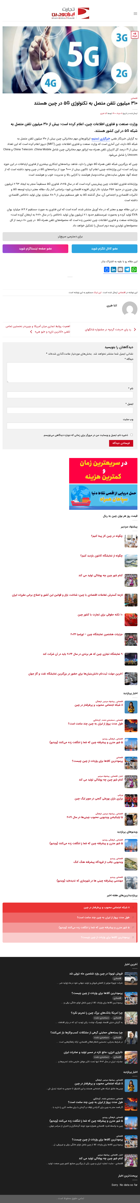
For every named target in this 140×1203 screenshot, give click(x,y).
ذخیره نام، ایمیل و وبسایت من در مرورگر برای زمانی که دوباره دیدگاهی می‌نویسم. (85, 435)
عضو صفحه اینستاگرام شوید (35, 248)
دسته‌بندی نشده (101, 1018)
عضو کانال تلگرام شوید (104, 248)
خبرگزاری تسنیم (101, 138)
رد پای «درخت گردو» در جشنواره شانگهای (108, 329)
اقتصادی (134, 98)
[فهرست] (135, 13)
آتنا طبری (103, 113)
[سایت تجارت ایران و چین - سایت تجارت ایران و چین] (70, 13)
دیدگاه (129, 359)
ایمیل (129, 404)
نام (130, 389)
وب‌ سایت (128, 419)
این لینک (97, 292)
